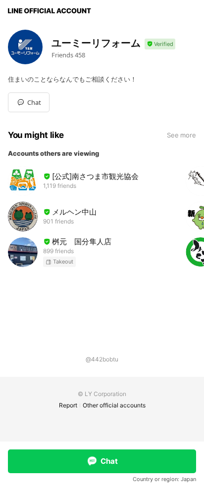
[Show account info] (160, 44)
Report (68, 405)
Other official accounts (114, 405)
